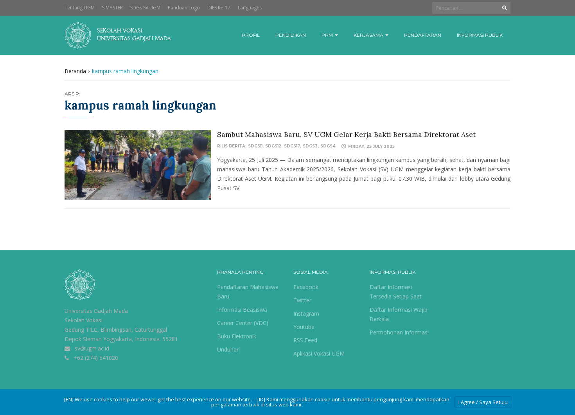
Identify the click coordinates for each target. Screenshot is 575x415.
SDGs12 (273, 146)
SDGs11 (255, 146)
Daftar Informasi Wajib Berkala (399, 314)
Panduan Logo (184, 7)
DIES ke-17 (218, 7)
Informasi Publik (480, 35)
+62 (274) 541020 (96, 357)
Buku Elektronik (236, 336)
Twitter (302, 300)
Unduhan (228, 349)
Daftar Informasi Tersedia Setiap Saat (396, 291)
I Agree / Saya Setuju (483, 402)
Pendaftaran (422, 35)
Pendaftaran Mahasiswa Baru (248, 291)
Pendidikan (290, 35)
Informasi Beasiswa (242, 309)
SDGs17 (292, 146)
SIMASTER (112, 7)
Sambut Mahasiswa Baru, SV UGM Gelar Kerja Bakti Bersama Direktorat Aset (346, 134)
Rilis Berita (231, 146)
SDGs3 (310, 146)
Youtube (303, 327)
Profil (251, 35)
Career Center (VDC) (242, 323)
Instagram (306, 313)
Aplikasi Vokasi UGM (319, 353)
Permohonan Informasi (399, 332)
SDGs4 (328, 146)
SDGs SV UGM (145, 7)
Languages (250, 7)
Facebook (305, 287)
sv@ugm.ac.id (92, 348)
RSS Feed (305, 340)
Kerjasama (369, 35)
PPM (328, 35)
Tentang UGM (80, 7)
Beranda (75, 71)
